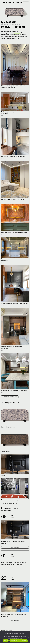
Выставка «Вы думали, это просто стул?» (13, 542)
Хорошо (6, 640)
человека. (17, 33)
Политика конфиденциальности (18, 640)
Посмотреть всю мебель (10, 503)
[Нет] (28, 637)
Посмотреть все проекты (10, 396)
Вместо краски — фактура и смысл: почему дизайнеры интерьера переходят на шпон (13, 564)
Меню (25, 2)
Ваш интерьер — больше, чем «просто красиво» (14, 615)
